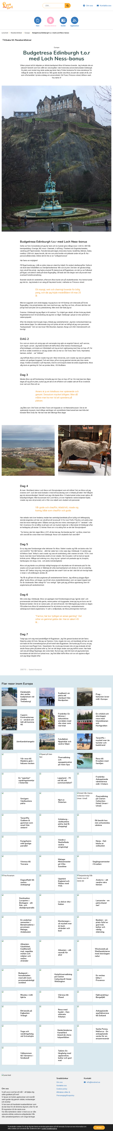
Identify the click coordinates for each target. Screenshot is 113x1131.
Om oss (89, 5)
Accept (99, 1127)
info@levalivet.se (93, 1082)
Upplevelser (74, 26)
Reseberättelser (50, 26)
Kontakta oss (105, 5)
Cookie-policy (61, 1089)
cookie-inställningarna (49, 1128)
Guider (63, 26)
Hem (37, 26)
